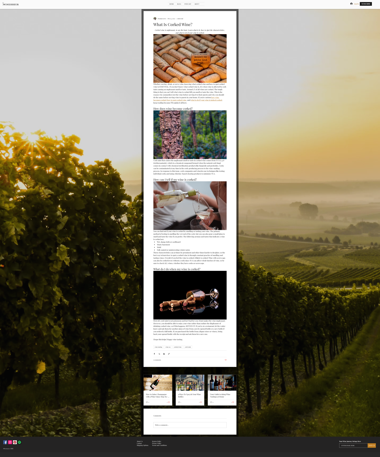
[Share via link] (169, 354)
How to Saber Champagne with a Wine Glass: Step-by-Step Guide (157, 395)
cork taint (188, 347)
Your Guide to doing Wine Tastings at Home (220, 395)
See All (234, 371)
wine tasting (158, 347)
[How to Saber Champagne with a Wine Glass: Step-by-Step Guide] (158, 383)
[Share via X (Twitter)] (159, 354)
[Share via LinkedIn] (164, 354)
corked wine (177, 347)
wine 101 (168, 347)
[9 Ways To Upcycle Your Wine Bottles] (190, 383)
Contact (139, 443)
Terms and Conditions (159, 445)
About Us (140, 441)
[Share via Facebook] (154, 354)
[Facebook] (5, 442)
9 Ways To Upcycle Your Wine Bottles (189, 395)
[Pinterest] (15, 442)
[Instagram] (10, 442)
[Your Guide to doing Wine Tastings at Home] (222, 383)
